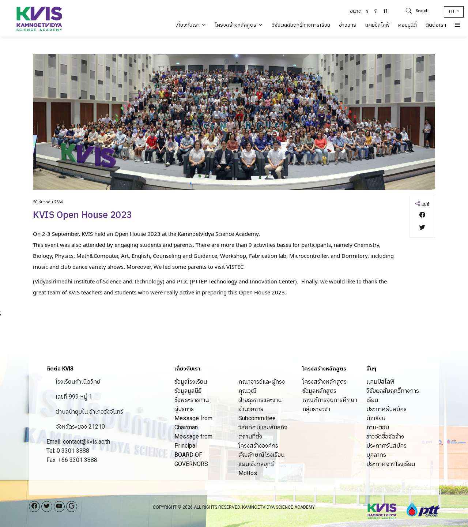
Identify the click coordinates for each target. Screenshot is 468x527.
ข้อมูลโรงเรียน (190, 381)
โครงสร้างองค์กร (258, 445)
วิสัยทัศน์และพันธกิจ (262, 427)
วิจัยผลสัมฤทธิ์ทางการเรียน (301, 25)
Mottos (247, 473)
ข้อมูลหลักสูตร (319, 390)
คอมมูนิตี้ (407, 25)
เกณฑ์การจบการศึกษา (329, 399)
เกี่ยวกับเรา (188, 25)
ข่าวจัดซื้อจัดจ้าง (385, 436)
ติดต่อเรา (436, 25)
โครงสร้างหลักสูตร (236, 25)
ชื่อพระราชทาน (191, 399)
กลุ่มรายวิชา (316, 409)
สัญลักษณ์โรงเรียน (261, 454)
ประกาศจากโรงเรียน (390, 463)
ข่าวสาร (347, 25)
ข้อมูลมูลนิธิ (187, 390)
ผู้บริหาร (184, 409)
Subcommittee (257, 418)
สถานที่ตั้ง (250, 436)
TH (452, 11)
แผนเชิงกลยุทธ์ (256, 463)
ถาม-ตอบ (377, 427)
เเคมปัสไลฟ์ (377, 25)
